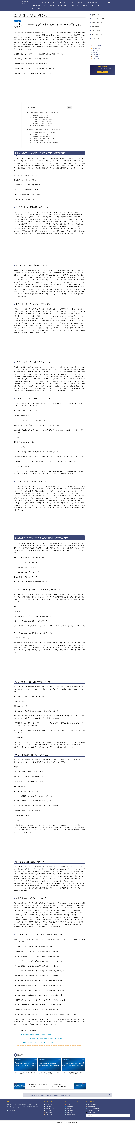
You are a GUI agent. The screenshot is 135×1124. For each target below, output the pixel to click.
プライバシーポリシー (76, 2)
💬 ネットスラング (95, 54)
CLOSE (69, 107)
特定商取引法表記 (93, 2)
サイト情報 (61, 2)
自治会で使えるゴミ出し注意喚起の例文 (40, 134)
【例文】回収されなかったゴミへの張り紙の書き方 (43, 132)
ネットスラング (49, 1110)
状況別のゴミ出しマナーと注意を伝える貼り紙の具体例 (44, 129)
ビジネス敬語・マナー (98, 22)
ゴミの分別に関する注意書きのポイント (40, 125)
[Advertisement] (49, 88)
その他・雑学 (95, 15)
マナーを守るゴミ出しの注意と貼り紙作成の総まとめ (44, 142)
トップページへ (102, 71)
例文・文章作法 (63, 5)
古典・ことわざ (37, 8)
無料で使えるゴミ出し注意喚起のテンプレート (42, 138)
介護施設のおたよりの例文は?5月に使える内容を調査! (38, 1042)
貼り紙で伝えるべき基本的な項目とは (40, 117)
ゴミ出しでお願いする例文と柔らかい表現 (41, 123)
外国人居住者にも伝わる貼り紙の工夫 (40, 140)
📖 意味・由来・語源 (96, 52)
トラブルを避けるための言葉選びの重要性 (41, 119)
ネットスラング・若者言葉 (99, 18)
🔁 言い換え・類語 (95, 48)
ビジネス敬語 (96, 5)
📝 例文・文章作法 (95, 50)
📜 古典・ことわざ (95, 58)
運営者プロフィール (48, 2)
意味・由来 (75, 5)
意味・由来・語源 (97, 34)
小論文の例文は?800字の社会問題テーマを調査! (36, 1034)
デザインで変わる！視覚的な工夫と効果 (40, 121)
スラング (85, 5)
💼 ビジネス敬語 (95, 56)
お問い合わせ (36, 5)
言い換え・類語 (49, 5)
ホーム (36, 2)
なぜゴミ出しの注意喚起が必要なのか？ (40, 115)
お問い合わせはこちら (13, 1110)
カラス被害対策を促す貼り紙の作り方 (40, 136)
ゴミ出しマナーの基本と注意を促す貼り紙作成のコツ (44, 112)
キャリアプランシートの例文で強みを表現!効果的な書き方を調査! (41, 1038)
